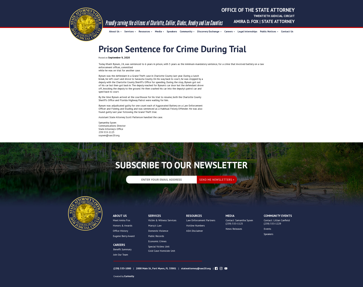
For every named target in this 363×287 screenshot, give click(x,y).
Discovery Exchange (208, 31)
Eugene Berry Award (124, 236)
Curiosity (129, 276)
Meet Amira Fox (121, 220)
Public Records (156, 236)
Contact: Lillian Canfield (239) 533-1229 (277, 222)
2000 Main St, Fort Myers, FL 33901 (156, 268)
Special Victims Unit (158, 246)
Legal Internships (247, 31)
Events (267, 228)
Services (129, 31)
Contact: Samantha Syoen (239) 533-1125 (239, 222)
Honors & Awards (122, 225)
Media (158, 31)
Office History (120, 230)
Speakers (172, 31)
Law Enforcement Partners (200, 220)
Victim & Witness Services (162, 220)
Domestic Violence (158, 230)
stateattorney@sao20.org (196, 268)
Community (186, 31)
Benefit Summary (122, 249)
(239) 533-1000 (122, 268)
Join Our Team (120, 254)
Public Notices (268, 31)
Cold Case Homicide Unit (161, 250)
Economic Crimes (157, 241)
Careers (228, 31)
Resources (145, 31)
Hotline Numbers (195, 225)
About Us (114, 31)
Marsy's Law (155, 225)
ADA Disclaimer (194, 230)
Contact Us (287, 31)
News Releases (234, 228)
